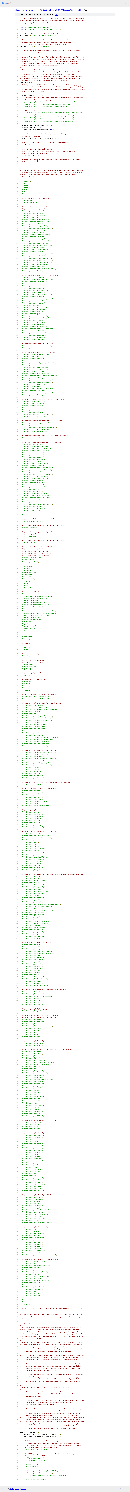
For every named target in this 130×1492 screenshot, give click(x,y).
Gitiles (12, 1489)
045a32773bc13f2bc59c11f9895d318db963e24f (61, 10)
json (126, 1489)
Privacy (17, 1489)
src (38, 10)
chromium (19, 10)
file (56, 15)
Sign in (126, 3)
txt (121, 1489)
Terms (23, 1489)
